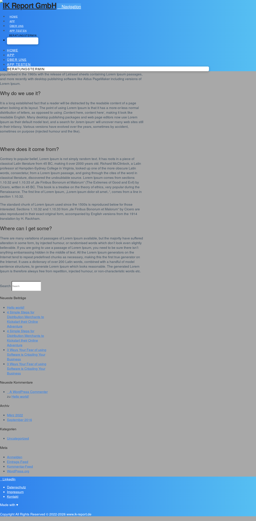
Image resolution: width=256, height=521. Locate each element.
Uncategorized (18, 438)
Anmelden (14, 456)
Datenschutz (16, 487)
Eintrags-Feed (17, 461)
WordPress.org (18, 471)
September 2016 (19, 419)
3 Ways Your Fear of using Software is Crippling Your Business (26, 354)
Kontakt (12, 496)
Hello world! (15, 307)
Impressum (15, 491)
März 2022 (15, 415)
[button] (69, 6)
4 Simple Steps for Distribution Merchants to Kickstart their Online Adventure (25, 319)
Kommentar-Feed (20, 466)
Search (5, 285)
